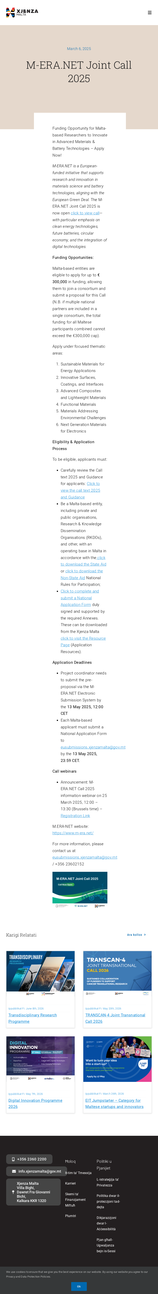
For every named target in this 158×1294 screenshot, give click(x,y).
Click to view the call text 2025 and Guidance (80, 490)
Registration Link (75, 815)
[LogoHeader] (22, 9)
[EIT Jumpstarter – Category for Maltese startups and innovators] (117, 1039)
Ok (79, 1286)
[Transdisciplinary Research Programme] (40, 954)
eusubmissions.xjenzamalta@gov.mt (93, 747)
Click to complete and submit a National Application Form (80, 598)
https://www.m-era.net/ (73, 833)
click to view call (85, 213)
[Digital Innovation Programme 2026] (40, 1039)
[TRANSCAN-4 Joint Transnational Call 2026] (117, 954)
